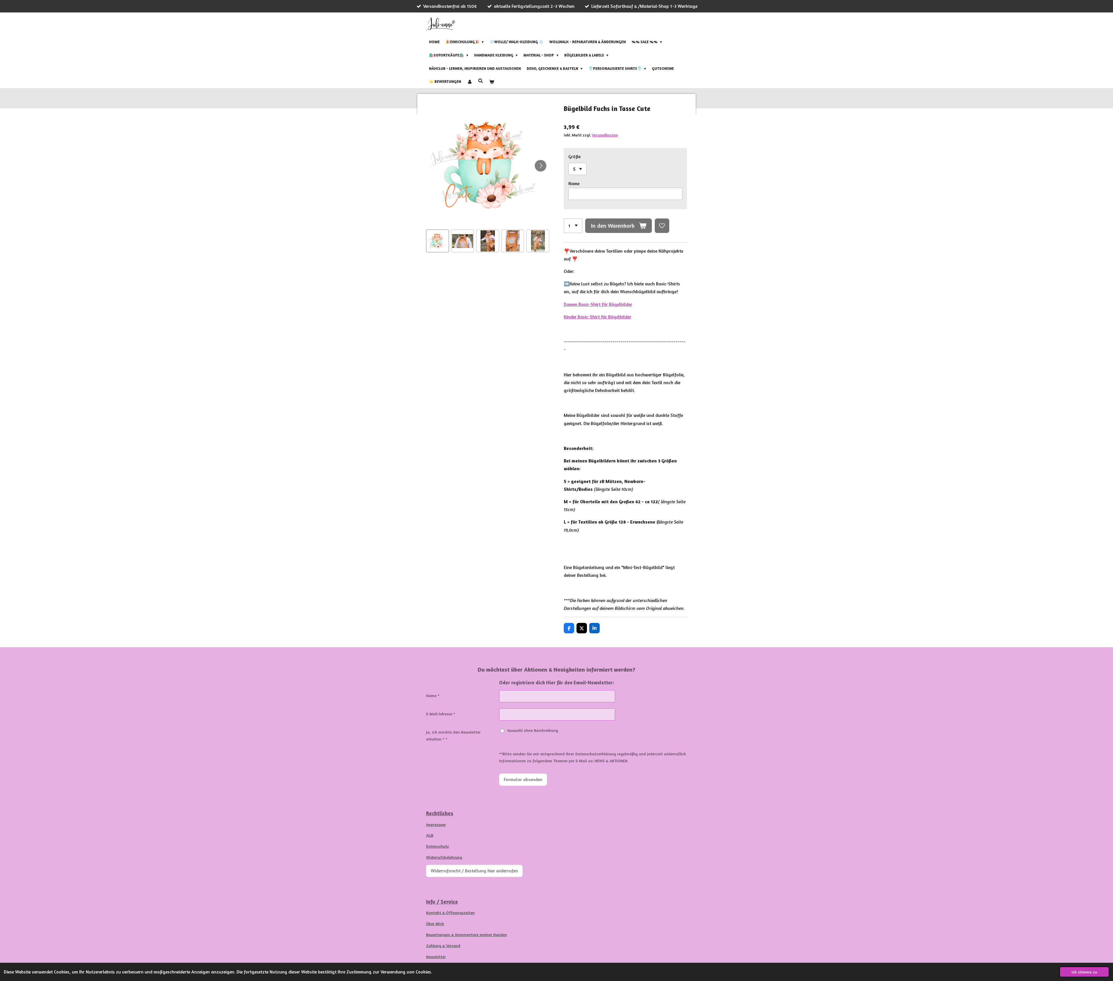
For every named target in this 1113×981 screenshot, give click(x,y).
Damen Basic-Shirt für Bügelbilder (598, 304)
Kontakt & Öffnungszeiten (450, 912)
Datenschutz (437, 846)
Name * (432, 695)
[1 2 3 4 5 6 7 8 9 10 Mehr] (573, 225)
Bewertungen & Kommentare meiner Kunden (466, 934)
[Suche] (480, 81)
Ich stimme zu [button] (1084, 971)
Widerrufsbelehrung (444, 857)
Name (573, 183)
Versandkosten (605, 135)
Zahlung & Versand (443, 945)
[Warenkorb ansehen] (491, 81)
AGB (429, 835)
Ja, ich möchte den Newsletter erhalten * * (453, 735)
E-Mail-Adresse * (440, 713)
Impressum (436, 824)
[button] (437, 240)
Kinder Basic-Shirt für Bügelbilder (597, 317)
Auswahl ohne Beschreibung (532, 730)
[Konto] (469, 81)
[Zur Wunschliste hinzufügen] (662, 225)
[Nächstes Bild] (540, 166)
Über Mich (435, 923)
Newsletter (436, 956)
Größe (574, 156)
